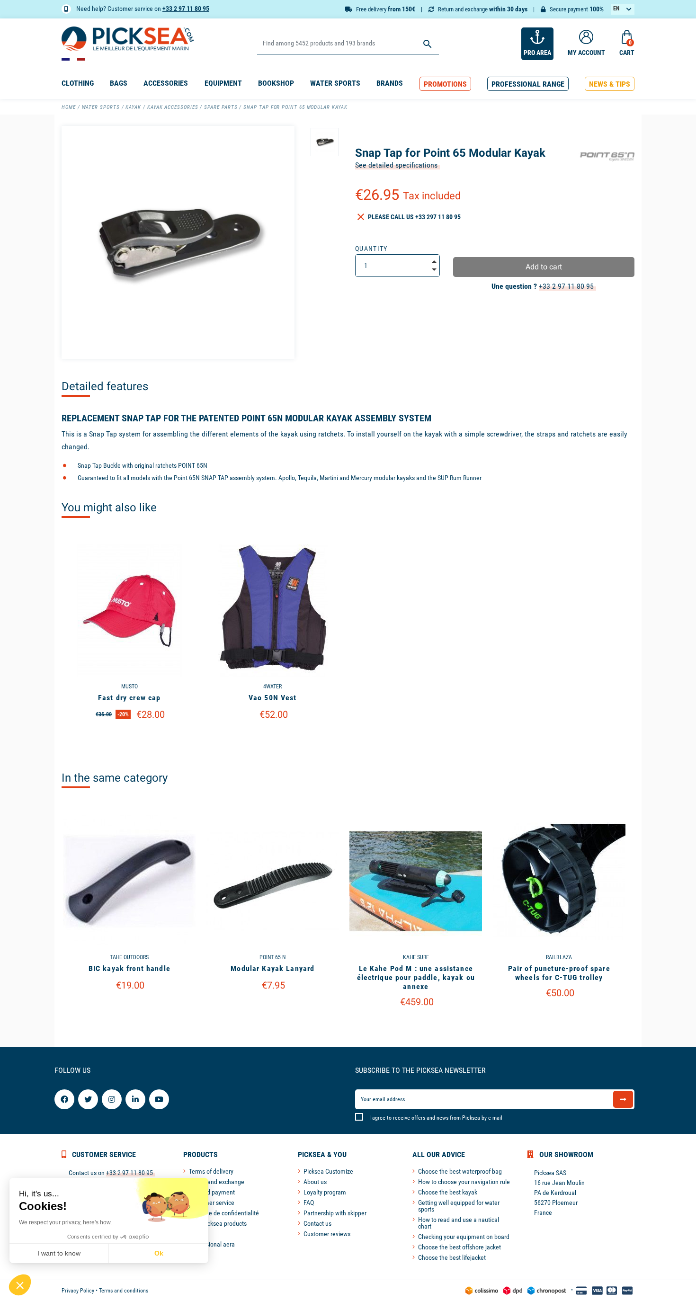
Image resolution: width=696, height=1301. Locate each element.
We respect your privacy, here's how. (65, 1222)
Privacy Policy (78, 1290)
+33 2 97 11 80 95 (185, 8)
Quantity (371, 248)
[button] (445, 84)
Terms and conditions (123, 1290)
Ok (158, 1253)
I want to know (58, 1253)
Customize (129, 738)
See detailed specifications (396, 164)
